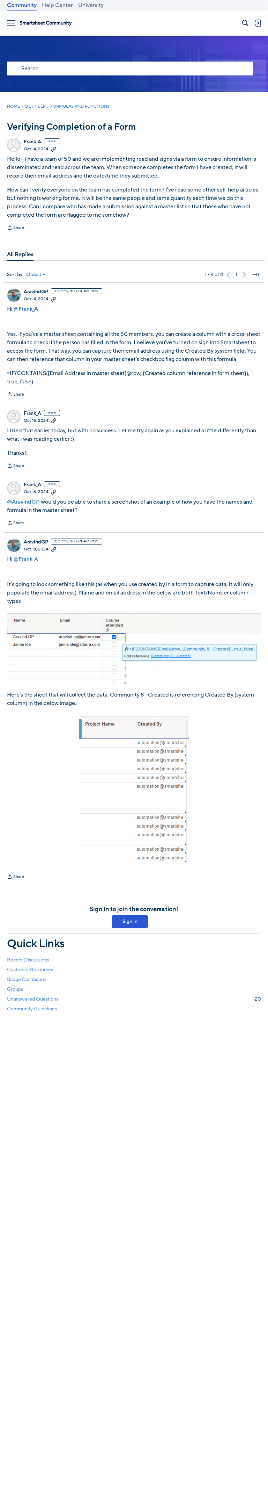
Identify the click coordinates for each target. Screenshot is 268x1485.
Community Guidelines (32, 1008)
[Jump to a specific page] (255, 274)
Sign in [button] (129, 921)
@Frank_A (26, 309)
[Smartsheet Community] (46, 23)
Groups (15, 989)
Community (22, 5)
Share (15, 228)
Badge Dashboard (26, 979)
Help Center (57, 5)
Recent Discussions (28, 960)
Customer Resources (30, 969)
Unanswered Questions (134, 999)
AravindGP (36, 292)
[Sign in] (258, 23)
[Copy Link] (54, 149)
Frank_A (32, 142)
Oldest (34, 274)
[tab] (20, 254)
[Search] (245, 23)
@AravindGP (23, 502)
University (91, 5)
